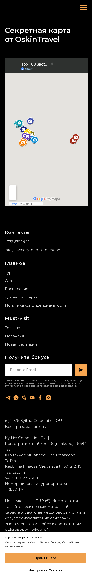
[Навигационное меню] (83, 7)
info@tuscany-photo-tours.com (33, 250)
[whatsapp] (16, 398)
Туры (9, 272)
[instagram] (48, 398)
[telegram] (8, 398)
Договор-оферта (21, 297)
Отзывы (12, 280)
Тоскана (12, 327)
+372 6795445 (17, 241)
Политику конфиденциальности (44, 383)
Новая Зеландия (21, 344)
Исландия (14, 336)
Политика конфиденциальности (35, 305)
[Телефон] (24, 398)
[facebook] (40, 398)
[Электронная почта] (32, 398)
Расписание (16, 288)
